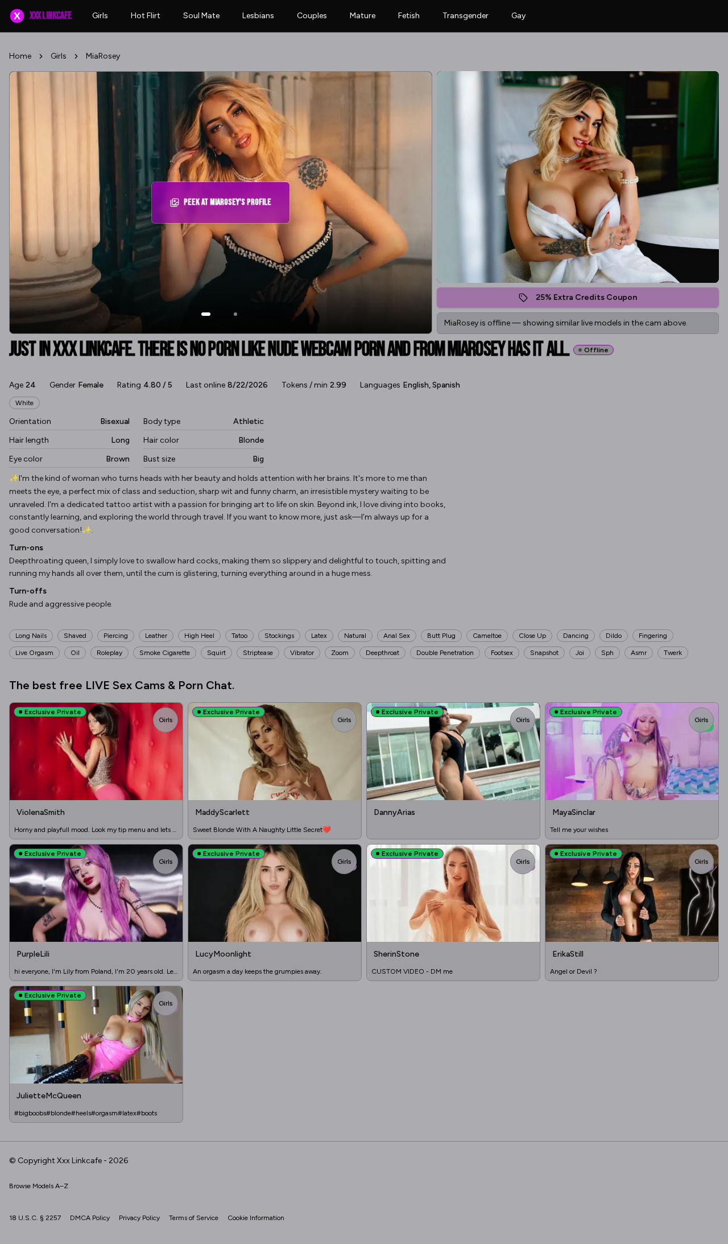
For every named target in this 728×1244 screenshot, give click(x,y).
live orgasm (34, 653)
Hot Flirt (145, 15)
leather (156, 636)
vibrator (302, 653)
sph (607, 653)
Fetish (409, 15)
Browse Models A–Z (38, 1186)
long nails (31, 636)
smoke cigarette (164, 653)
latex (319, 636)
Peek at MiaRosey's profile (232, 206)
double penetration (445, 653)
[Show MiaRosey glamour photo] (235, 314)
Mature (362, 15)
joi (580, 653)
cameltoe (487, 636)
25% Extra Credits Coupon (592, 300)
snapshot (544, 653)
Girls (100, 15)
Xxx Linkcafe (42, 16)
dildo (614, 636)
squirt (216, 653)
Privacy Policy (139, 1218)
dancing (576, 636)
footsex (502, 653)
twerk (673, 653)
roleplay (109, 653)
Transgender (465, 15)
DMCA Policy (90, 1218)
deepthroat (382, 653)
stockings (279, 636)
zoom (340, 653)
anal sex (396, 636)
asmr (639, 653)
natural (355, 636)
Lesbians (258, 15)
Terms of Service (193, 1218)
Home (20, 56)
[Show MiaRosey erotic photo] (205, 314)
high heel (199, 636)
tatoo (239, 636)
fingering (653, 636)
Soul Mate (201, 15)
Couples (312, 15)
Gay (518, 15)
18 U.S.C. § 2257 (35, 1218)
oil (75, 653)
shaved (75, 636)
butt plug (441, 636)
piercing (116, 636)
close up (532, 636)
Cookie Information (256, 1218)
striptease (258, 653)
